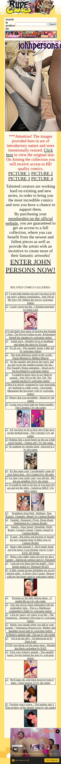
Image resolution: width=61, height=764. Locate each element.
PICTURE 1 (19, 173)
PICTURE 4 (42, 178)
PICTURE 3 (19, 178)
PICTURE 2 (42, 173)
